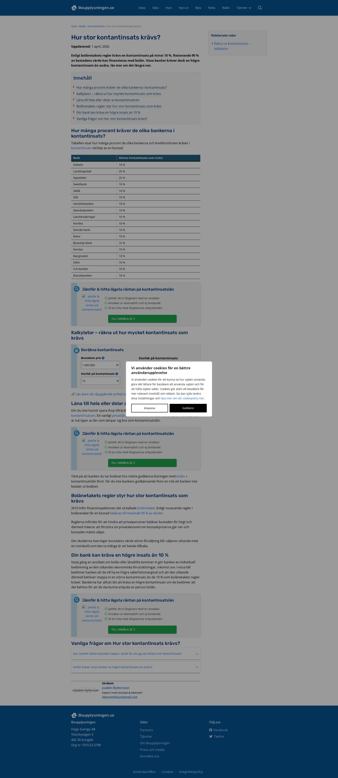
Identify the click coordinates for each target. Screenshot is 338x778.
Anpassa (149, 408)
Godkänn (188, 408)
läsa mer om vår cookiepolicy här (182, 398)
